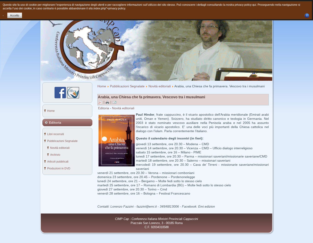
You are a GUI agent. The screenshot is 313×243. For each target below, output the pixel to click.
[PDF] (100, 102)
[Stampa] (107, 102)
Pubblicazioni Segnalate (127, 86)
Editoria (103, 108)
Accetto (14, 15)
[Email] (114, 102)
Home (101, 86)
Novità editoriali (159, 86)
